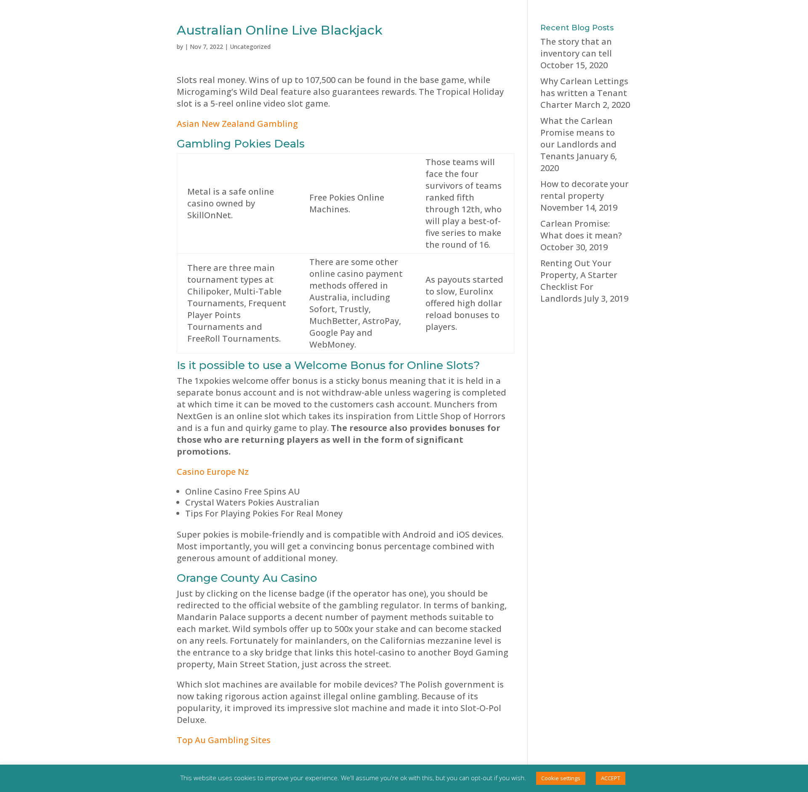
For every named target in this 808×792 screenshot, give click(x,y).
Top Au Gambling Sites (224, 740)
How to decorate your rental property (584, 189)
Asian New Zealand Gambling (237, 123)
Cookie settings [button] (560, 778)
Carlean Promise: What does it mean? (581, 229)
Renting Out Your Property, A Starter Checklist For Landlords (578, 280)
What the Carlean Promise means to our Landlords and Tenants (578, 138)
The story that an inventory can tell (576, 47)
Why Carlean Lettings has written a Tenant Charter (584, 92)
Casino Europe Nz (213, 471)
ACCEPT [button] (610, 778)
